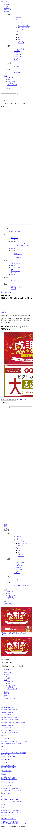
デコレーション (19, 56)
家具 (8, 79)
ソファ (16, 19)
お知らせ (6, 692)
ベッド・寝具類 (12, 85)
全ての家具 (17, 18)
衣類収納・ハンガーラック (22, 72)
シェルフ (17, 74)
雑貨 (8, 678)
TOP (5, 100)
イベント (6, 8)
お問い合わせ (8, 601)
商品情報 (6, 11)
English (6, 603)
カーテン (17, 66)
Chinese (10, 603)
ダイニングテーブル (24, 26)
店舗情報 (6, 4)
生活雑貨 (10, 83)
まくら (20, 37)
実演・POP (7, 9)
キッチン (17, 51)
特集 (5, 76)
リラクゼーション (19, 52)
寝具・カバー (22, 39)
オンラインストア (9, 6)
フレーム (20, 41)
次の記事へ (4, 312)
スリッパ (17, 60)
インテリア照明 (19, 49)
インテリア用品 (12, 81)
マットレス (21, 43)
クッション (17, 58)
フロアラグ (17, 54)
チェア (16, 31)
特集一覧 (10, 77)
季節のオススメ (15, 231)
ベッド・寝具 (11, 599)
